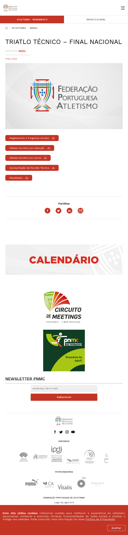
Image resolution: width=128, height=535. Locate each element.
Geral (34, 28)
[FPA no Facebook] (55, 432)
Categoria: (11, 51)
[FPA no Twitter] (61, 432)
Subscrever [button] (64, 397)
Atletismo (19, 28)
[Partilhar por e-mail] (80, 210)
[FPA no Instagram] (67, 432)
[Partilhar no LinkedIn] (69, 210)
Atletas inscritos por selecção (27, 148)
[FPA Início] (10, 7)
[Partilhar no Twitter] (58, 210)
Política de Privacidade (100, 519)
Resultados (16, 178)
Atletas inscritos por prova (25, 158)
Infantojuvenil (96, 19)
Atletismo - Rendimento (32, 19)
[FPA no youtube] (73, 432)
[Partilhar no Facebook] (47, 210)
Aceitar (116, 528)
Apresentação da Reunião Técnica (29, 168)
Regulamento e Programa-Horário (29, 138)
